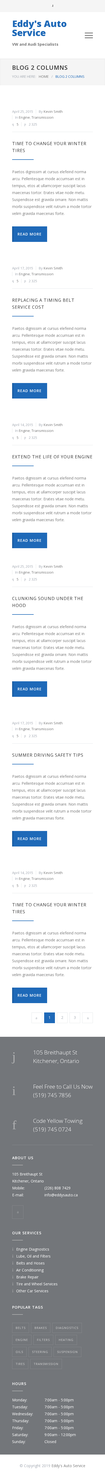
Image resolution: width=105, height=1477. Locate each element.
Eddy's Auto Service (39, 28)
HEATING (66, 1340)
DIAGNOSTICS (67, 1328)
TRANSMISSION (46, 1364)
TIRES (20, 1364)
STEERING (40, 1352)
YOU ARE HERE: (24, 76)
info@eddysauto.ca (61, 1194)
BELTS (21, 1328)
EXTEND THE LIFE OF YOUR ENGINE (52, 457)
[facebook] (17, 1212)
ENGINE (22, 1340)
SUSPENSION (67, 1352)
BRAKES (40, 1328)
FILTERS (43, 1340)
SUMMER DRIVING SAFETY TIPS (47, 755)
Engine (24, 117)
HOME (44, 76)
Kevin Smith (53, 111)
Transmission (43, 117)
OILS (19, 1352)
